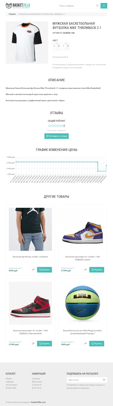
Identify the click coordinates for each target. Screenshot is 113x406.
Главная (36, 378)
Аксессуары (11, 385)
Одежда (9, 381)
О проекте (36, 385)
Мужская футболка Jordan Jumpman (30, 256)
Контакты (37, 388)
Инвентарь (11, 388)
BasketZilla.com (38, 402)
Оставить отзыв (57, 136)
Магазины (37, 381)
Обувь (9, 378)
